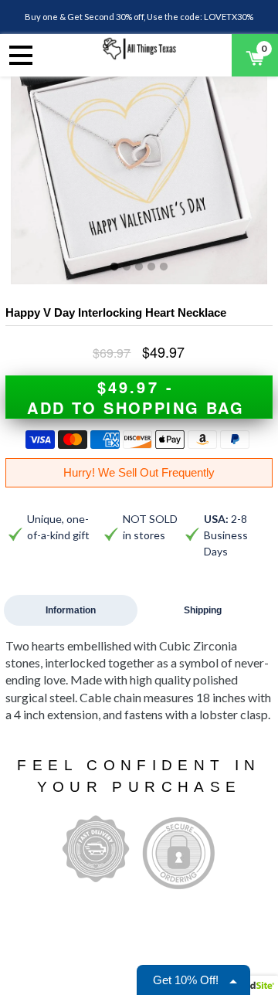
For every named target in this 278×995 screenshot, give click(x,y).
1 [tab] (114, 267)
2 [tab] (126, 267)
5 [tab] (164, 267)
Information (71, 610)
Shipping (203, 610)
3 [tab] (139, 267)
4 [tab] (151, 267)
